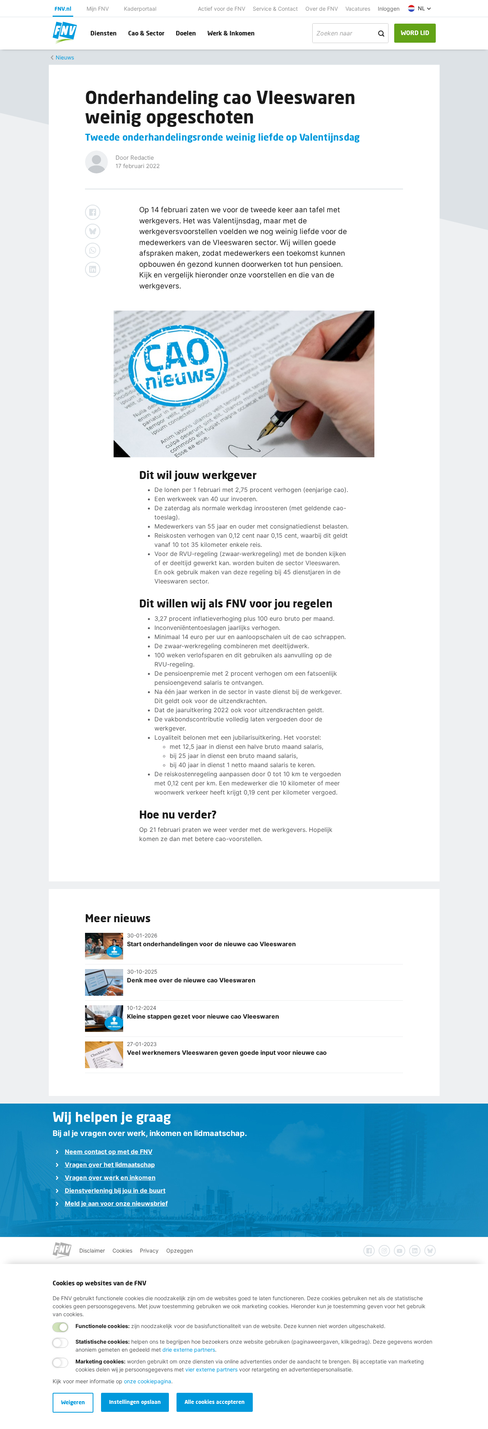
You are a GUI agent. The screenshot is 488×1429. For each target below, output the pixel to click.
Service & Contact (275, 8)
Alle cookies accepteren (215, 1402)
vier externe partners (211, 1369)
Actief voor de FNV (221, 8)
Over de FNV (321, 8)
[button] (419, 8)
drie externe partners (188, 1349)
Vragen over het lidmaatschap (110, 1164)
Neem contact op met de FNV (108, 1151)
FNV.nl (63, 8)
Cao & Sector (146, 33)
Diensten (103, 33)
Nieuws (65, 57)
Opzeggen (179, 1250)
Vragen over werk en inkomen (110, 1177)
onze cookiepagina (147, 1381)
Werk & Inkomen (231, 33)
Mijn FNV (98, 8)
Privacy (149, 1250)
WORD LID (415, 32)
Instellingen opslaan (135, 1402)
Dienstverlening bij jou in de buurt (115, 1190)
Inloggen (389, 8)
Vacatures (357, 8)
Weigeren (73, 1402)
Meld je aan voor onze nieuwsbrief (116, 1203)
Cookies (122, 1250)
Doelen (186, 33)
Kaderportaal (140, 8)
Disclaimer (92, 1250)
